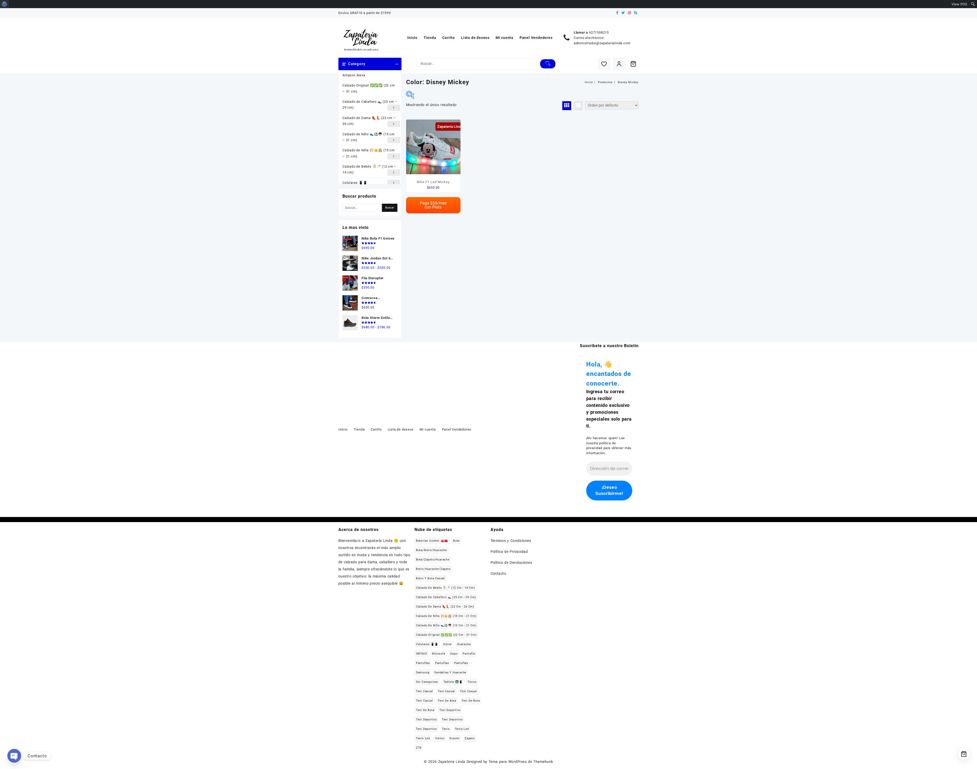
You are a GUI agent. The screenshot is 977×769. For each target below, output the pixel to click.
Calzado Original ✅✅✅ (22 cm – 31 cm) (368, 88)
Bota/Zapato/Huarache (433, 559)
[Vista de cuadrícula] (566, 105)
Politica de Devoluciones (511, 562)
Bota (456, 540)
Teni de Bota (447, 700)
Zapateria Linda (451, 762)
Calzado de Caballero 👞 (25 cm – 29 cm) (369, 104)
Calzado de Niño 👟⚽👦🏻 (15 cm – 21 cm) (368, 137)
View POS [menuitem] (959, 4)
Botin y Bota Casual (430, 578)
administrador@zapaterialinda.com (602, 43)
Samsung (422, 672)
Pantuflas (423, 663)
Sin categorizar (427, 682)
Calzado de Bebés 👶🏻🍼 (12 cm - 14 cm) (445, 587)
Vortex (439, 738)
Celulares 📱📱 (354, 183)
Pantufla (469, 653)
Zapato (470, 738)
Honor (447, 644)
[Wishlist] (604, 64)
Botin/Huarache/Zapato (433, 569)
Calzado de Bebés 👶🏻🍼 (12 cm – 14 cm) (369, 169)
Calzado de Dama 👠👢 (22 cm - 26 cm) (445, 606)
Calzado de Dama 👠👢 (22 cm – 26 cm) (369, 121)
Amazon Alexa (353, 75)
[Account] (619, 64)
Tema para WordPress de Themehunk (521, 762)
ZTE (419, 747)
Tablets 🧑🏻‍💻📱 (453, 682)
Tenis (446, 729)
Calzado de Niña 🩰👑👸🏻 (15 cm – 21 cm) (368, 153)
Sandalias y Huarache (450, 672)
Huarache (464, 644)
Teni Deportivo (449, 710)
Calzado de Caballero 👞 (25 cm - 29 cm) (446, 597)
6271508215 (599, 32)
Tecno (472, 682)
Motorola (438, 653)
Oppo (453, 653)
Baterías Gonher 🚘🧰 (432, 540)
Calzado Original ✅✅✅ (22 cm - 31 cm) (446, 635)
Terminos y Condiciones (511, 541)
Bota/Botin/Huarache (431, 550)
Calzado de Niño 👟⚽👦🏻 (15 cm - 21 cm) (446, 625)
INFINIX (421, 653)
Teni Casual (424, 691)
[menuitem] (4, 4)
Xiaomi (454, 738)
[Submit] (548, 63)
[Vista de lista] (578, 105)
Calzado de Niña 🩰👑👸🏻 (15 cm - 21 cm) (446, 616)
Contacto (498, 573)
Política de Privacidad (509, 552)
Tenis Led (462, 729)
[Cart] (633, 64)
